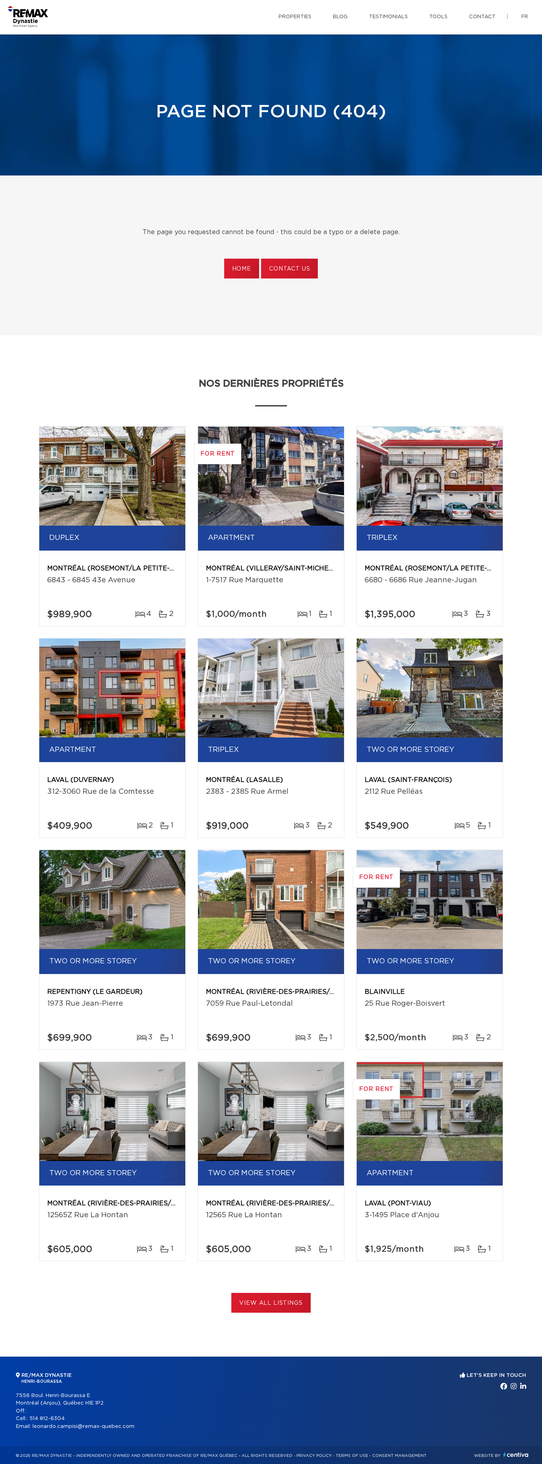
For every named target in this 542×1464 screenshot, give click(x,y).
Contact (482, 16)
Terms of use (352, 1456)
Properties (295, 16)
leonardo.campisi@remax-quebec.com (84, 1426)
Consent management (399, 1456)
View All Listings (270, 1303)
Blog (340, 16)
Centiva (516, 1454)
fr (524, 16)
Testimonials (388, 16)
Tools (438, 16)
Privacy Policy (314, 1456)
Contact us (289, 269)
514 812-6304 (47, 1418)
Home (241, 269)
